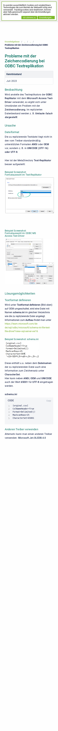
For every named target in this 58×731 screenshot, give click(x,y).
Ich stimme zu (29, 17)
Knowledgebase (12, 41)
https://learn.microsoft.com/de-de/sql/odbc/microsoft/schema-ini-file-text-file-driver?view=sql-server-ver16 (27, 327)
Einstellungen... (46, 17)
